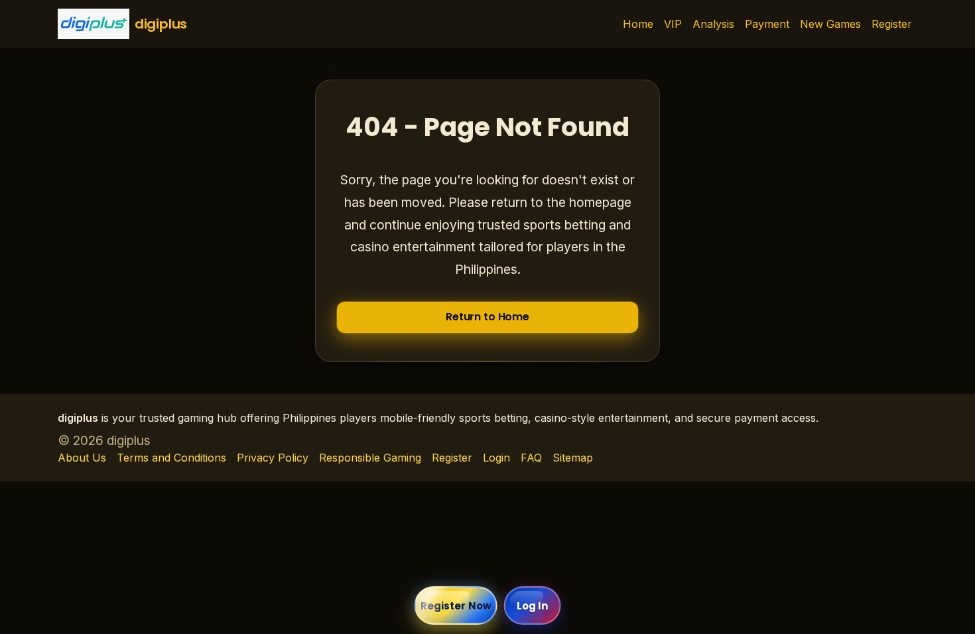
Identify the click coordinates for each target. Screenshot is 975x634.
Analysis (713, 24)
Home (638, 24)
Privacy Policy (272, 457)
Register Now (456, 606)
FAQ (531, 457)
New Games (830, 24)
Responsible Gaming (370, 457)
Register (892, 24)
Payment (767, 24)
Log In (533, 606)
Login (496, 457)
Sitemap (572, 457)
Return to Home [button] (487, 316)
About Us (82, 457)
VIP (673, 24)
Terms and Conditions (171, 457)
